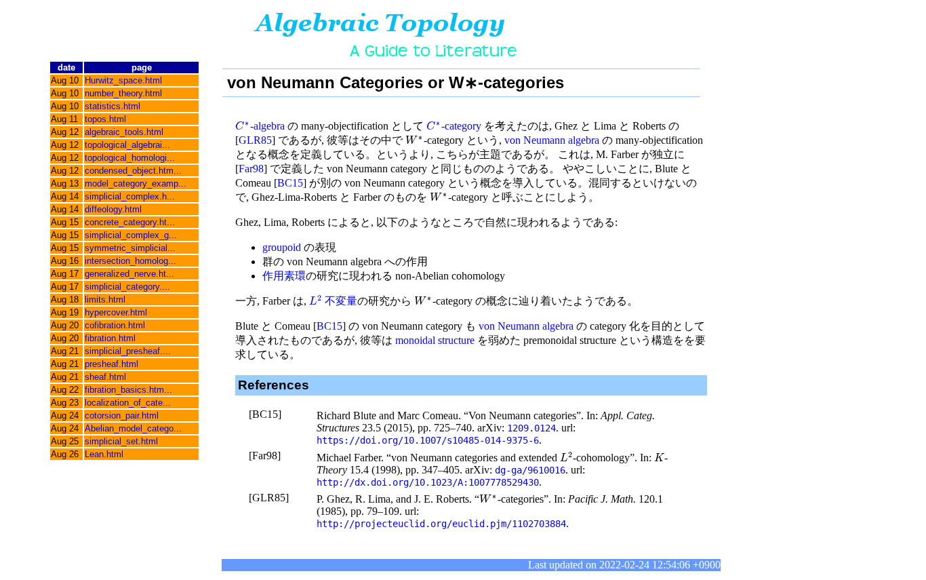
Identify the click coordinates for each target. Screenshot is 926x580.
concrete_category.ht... (130, 222)
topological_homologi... (130, 158)
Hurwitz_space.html (123, 80)
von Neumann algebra (551, 140)
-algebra (260, 126)
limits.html (105, 299)
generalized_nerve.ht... (129, 274)
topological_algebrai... (127, 145)
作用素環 (284, 276)
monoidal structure (435, 340)
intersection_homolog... (130, 261)
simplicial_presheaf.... (128, 351)
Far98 (251, 168)
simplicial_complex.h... (130, 196)
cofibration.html (115, 325)
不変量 (333, 301)
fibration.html (110, 338)
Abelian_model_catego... (133, 428)
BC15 (290, 183)
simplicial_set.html (121, 441)
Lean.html (104, 454)
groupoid (281, 247)
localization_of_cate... (128, 403)
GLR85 (255, 140)
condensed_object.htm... (133, 171)
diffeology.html (113, 209)
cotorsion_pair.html (122, 415)
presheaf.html (111, 364)
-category (453, 126)
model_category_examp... (135, 183)
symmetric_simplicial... (130, 248)
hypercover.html (116, 312)
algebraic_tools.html (124, 132)
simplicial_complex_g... (131, 235)
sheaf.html (105, 377)
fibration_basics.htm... (128, 390)
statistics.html (112, 106)
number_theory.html (123, 93)
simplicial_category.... (127, 287)
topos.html (105, 119)
